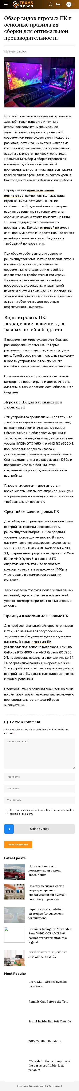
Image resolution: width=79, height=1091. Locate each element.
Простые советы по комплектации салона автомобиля (44, 870)
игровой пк (49, 228)
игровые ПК (41, 642)
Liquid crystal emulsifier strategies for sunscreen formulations (45, 913)
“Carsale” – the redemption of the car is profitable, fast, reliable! (49, 1065)
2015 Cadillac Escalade (44, 1041)
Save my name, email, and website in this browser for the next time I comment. (41, 812)
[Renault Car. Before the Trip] (14, 1007)
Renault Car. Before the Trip (48, 1001)
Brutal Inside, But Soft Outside (49, 1021)
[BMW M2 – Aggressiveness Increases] (14, 987)
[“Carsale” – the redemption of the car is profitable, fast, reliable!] (14, 1067)
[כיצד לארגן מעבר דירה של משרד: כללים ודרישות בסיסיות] (14, 958)
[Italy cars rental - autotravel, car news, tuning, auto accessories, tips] (23, 4)
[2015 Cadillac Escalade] (14, 1047)
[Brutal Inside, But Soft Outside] (14, 1027)
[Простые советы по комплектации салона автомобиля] (14, 872)
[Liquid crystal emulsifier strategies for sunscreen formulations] (14, 915)
